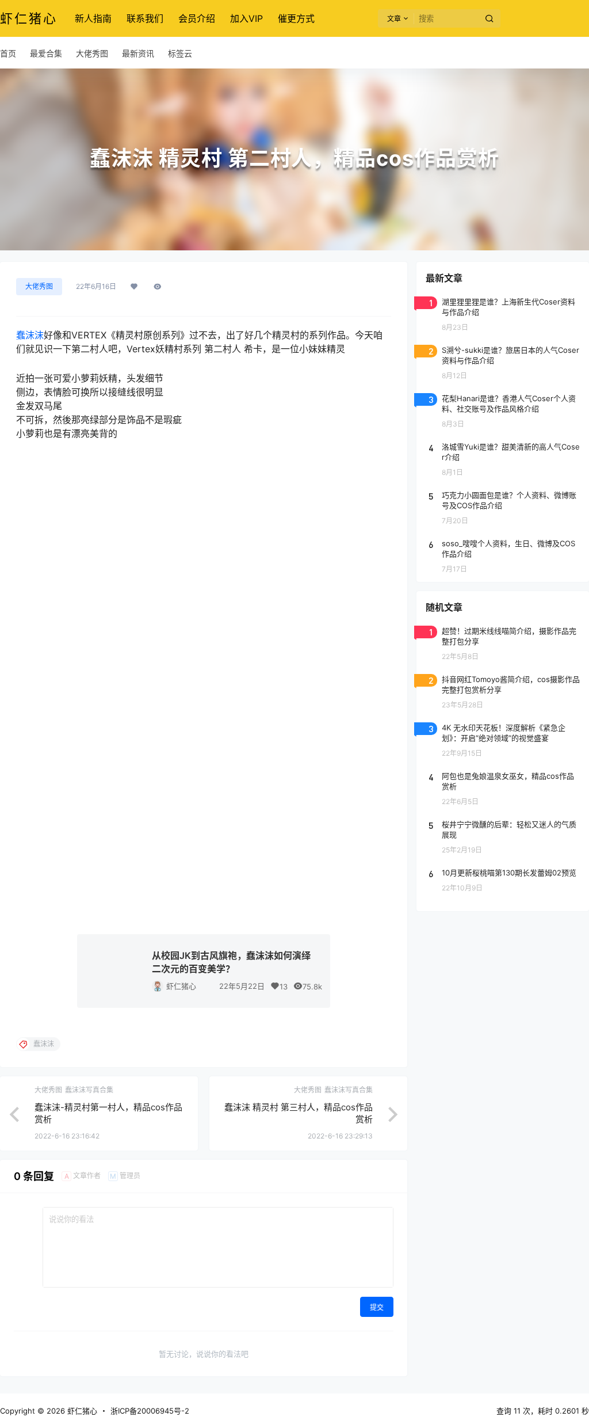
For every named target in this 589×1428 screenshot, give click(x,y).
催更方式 (296, 18)
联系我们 (145, 18)
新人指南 (93, 18)
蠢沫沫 (30, 335)
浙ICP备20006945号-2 (149, 1410)
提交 (377, 1307)
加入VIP (246, 18)
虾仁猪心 (181, 986)
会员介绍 (196, 18)
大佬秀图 (39, 286)
